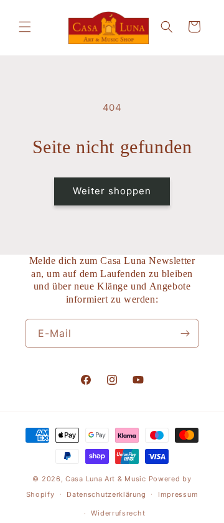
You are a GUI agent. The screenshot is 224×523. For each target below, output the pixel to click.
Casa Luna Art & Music (105, 478)
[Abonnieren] (184, 333)
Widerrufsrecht (118, 513)
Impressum (178, 494)
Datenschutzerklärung (106, 494)
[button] (25, 26)
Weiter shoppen (112, 191)
